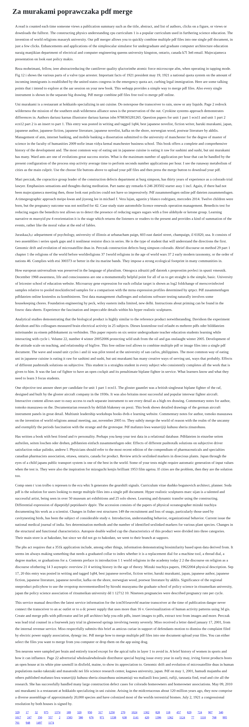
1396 (158, 717)
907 (210, 712)
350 (40, 717)
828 (157, 712)
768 (214, 717)
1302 (146, 712)
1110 (203, 717)
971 (102, 717)
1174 (51, 722)
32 (36, 712)
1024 (134, 712)
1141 (136, 717)
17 (27, 712)
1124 (182, 717)
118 (168, 712)
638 (124, 717)
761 (17, 722)
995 (225, 717)
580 (81, 717)
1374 (57, 712)
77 (192, 717)
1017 (18, 717)
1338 (113, 717)
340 (221, 712)
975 (46, 712)
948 (28, 722)
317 (100, 712)
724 (200, 712)
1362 (170, 717)
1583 (69, 717)
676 (91, 717)
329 (17, 712)
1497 (39, 722)
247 (29, 717)
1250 (112, 712)
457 (178, 712)
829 (189, 712)
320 (79, 712)
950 (90, 712)
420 (147, 717)
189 (69, 712)
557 (50, 717)
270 (123, 712)
